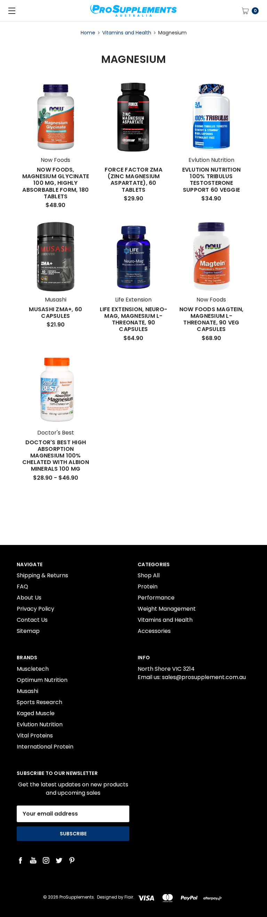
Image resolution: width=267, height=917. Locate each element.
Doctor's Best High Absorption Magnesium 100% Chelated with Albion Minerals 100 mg (55, 455)
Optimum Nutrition (42, 680)
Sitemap (28, 631)
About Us (29, 598)
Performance (156, 598)
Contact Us (32, 620)
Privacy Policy (35, 609)
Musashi (27, 691)
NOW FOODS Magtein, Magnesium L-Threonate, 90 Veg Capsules (211, 319)
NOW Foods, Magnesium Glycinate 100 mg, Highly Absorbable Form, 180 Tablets (55, 183)
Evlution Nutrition (40, 724)
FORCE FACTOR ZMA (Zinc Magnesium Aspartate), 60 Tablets (133, 180)
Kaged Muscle (36, 713)
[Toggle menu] (10, 10)
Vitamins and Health (165, 620)
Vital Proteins (35, 736)
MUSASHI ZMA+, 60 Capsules (55, 312)
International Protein (45, 747)
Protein (147, 586)
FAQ (22, 586)
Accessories (154, 631)
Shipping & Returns (42, 575)
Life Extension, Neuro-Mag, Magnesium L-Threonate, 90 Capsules (134, 319)
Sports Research (39, 702)
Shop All (149, 575)
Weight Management (167, 609)
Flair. (129, 897)
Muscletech (33, 669)
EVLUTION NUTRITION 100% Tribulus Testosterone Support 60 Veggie (211, 180)
